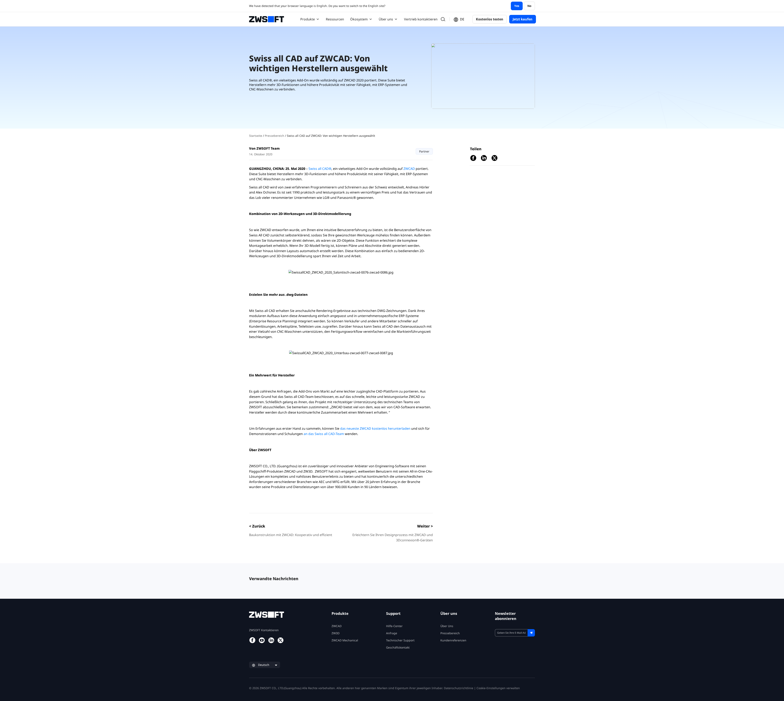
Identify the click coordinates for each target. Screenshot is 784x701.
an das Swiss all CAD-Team (324, 434)
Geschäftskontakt (398, 647)
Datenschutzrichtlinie (458, 688)
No (529, 6)
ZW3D (336, 633)
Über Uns (446, 626)
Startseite (256, 136)
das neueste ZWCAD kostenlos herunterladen (375, 428)
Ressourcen (335, 19)
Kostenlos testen (489, 19)
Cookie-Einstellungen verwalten (498, 688)
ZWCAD (409, 168)
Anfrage (391, 633)
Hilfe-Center (394, 626)
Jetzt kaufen (522, 19)
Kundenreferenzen (453, 640)
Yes (516, 6)
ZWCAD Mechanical (345, 640)
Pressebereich (275, 136)
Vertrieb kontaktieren (421, 19)
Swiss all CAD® (319, 168)
